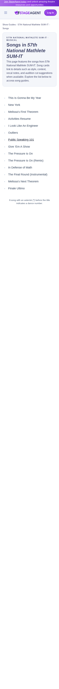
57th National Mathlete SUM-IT (33, 24)
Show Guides (9, 24)
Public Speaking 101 (21, 139)
